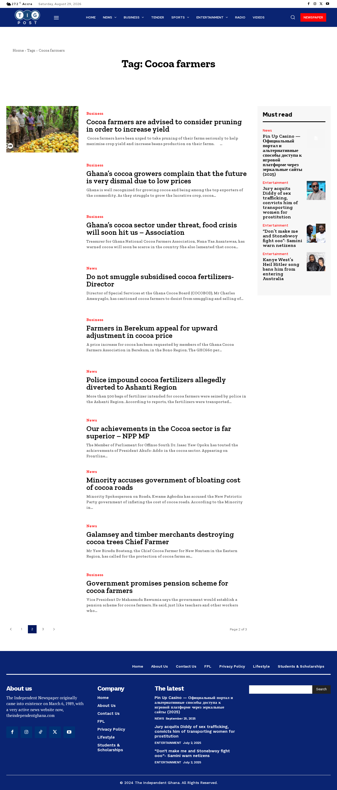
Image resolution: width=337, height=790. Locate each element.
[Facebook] (308, 4)
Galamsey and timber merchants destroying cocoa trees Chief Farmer (160, 538)
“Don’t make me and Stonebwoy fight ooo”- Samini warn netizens (282, 238)
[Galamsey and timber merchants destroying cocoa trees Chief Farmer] (42, 542)
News (91, 268)
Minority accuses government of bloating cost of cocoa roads (163, 484)
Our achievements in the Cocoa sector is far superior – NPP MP (158, 432)
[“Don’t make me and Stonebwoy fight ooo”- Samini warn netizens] (316, 233)
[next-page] (53, 629)
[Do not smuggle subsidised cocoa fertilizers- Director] (42, 284)
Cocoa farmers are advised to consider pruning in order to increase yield (164, 125)
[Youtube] (327, 4)
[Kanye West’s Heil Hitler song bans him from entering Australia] (316, 261)
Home (18, 50)
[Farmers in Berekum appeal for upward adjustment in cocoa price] (42, 335)
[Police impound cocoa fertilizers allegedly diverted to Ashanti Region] (42, 387)
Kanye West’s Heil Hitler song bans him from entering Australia (281, 269)
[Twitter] (321, 4)
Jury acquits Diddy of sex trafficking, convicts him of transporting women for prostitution (280, 202)
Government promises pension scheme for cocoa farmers (157, 587)
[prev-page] (10, 629)
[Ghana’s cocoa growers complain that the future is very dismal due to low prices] (42, 181)
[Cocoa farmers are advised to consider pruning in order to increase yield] (42, 129)
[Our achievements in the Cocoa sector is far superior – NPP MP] (42, 438)
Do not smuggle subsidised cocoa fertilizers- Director (160, 280)
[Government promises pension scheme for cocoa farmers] (42, 593)
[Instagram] (315, 4)
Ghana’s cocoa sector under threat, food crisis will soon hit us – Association (161, 229)
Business (94, 114)
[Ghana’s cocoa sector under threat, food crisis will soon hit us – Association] (42, 232)
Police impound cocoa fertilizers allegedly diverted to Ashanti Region (156, 383)
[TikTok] (40, 732)
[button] (292, 17)
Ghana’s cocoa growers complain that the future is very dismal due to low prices (166, 177)
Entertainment (275, 182)
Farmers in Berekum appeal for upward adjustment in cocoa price (151, 332)
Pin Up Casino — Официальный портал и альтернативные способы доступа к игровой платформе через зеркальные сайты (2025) (282, 155)
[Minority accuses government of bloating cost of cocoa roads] (42, 490)
